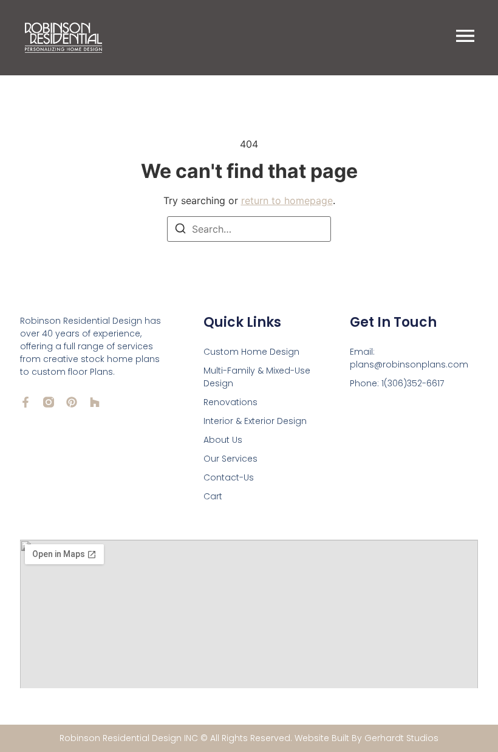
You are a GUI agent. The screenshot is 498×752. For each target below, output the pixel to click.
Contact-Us (228, 477)
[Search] (180, 230)
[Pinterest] (71, 402)
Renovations (230, 402)
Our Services (230, 459)
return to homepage (287, 200)
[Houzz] (94, 402)
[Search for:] (249, 229)
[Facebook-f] (25, 402)
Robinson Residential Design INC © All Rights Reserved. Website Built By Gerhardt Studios (249, 738)
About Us (222, 440)
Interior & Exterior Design (255, 421)
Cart (212, 496)
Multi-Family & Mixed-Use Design (256, 376)
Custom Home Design (251, 352)
